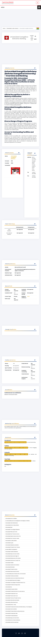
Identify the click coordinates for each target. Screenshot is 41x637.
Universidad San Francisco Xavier (12, 538)
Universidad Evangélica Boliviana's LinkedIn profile (16, 454)
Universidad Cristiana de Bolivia (11, 576)
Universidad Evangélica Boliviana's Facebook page (15, 442)
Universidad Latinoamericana (11, 602)
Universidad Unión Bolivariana (11, 523)
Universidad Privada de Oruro (11, 593)
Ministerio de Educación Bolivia (10, 394)
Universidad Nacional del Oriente (12, 571)
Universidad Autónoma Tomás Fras (12, 560)
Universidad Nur (8, 587)
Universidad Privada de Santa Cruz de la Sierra (15, 591)
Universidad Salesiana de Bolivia (12, 545)
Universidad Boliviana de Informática (13, 558)
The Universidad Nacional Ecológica (12, 580)
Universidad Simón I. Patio (10, 604)
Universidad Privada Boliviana (11, 615)
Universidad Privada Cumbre (11, 569)
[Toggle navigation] (37, 3)
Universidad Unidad (9, 562)
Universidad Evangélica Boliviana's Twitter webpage (16, 447)
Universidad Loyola (9, 542)
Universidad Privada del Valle (11, 613)
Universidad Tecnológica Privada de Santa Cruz (15, 582)
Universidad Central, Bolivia (11, 609)
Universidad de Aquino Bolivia (11, 589)
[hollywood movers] (25, 633)
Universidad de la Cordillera (11, 518)
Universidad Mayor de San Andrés (12, 553)
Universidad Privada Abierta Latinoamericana (14, 611)
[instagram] (22, 633)
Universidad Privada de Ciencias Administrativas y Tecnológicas (18, 606)
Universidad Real (8, 527)
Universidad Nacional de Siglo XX (12, 556)
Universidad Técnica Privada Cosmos (13, 598)
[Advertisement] (20, 17)
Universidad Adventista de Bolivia (12, 600)
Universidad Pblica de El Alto (11, 531)
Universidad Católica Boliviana (11, 551)
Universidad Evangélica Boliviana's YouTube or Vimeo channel (18, 461)
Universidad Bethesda (9, 567)
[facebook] (16, 633)
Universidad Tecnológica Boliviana (12, 529)
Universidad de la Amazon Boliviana (12, 620)
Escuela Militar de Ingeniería (11, 549)
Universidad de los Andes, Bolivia (12, 525)
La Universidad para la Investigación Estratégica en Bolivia (17, 520)
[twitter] (19, 633)
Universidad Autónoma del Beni (11, 622)
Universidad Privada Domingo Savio (12, 584)
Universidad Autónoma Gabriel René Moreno (14, 578)
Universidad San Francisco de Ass (12, 534)
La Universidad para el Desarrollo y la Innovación (15, 573)
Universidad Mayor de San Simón (12, 617)
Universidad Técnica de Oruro (11, 595)
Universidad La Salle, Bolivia (11, 540)
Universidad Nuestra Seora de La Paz (13, 536)
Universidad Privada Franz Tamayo (12, 547)
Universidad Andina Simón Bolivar (12, 564)
